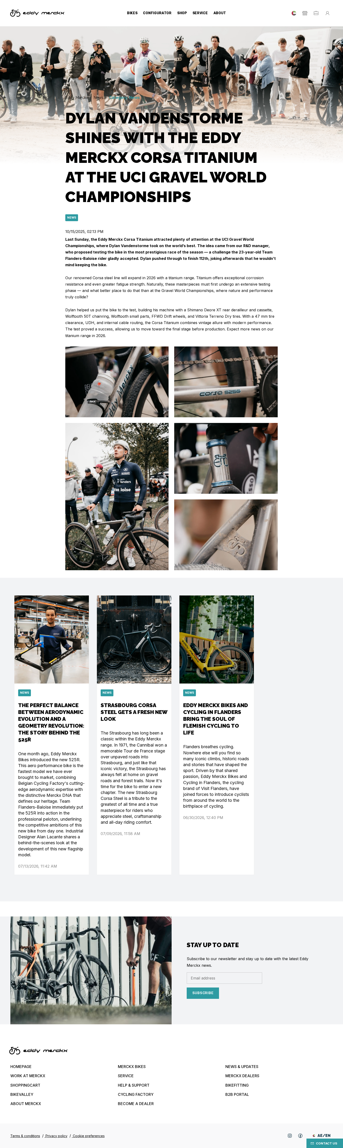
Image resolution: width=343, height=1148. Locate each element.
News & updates (241, 1066)
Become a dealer (136, 1103)
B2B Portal (237, 1094)
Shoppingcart (25, 1085)
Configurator (157, 13)
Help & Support (133, 1085)
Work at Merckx (27, 1075)
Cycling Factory (135, 1094)
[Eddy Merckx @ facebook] (300, 1136)
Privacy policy (56, 1136)
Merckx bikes (132, 1066)
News (99, 97)
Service (200, 13)
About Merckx (25, 1103)
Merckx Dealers (242, 1075)
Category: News (124, 97)
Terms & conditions (25, 1136)
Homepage (21, 1066)
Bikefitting (237, 1085)
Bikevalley (21, 1094)
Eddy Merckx (77, 97)
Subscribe (203, 993)
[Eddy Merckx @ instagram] (289, 1136)
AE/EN (324, 1135)
